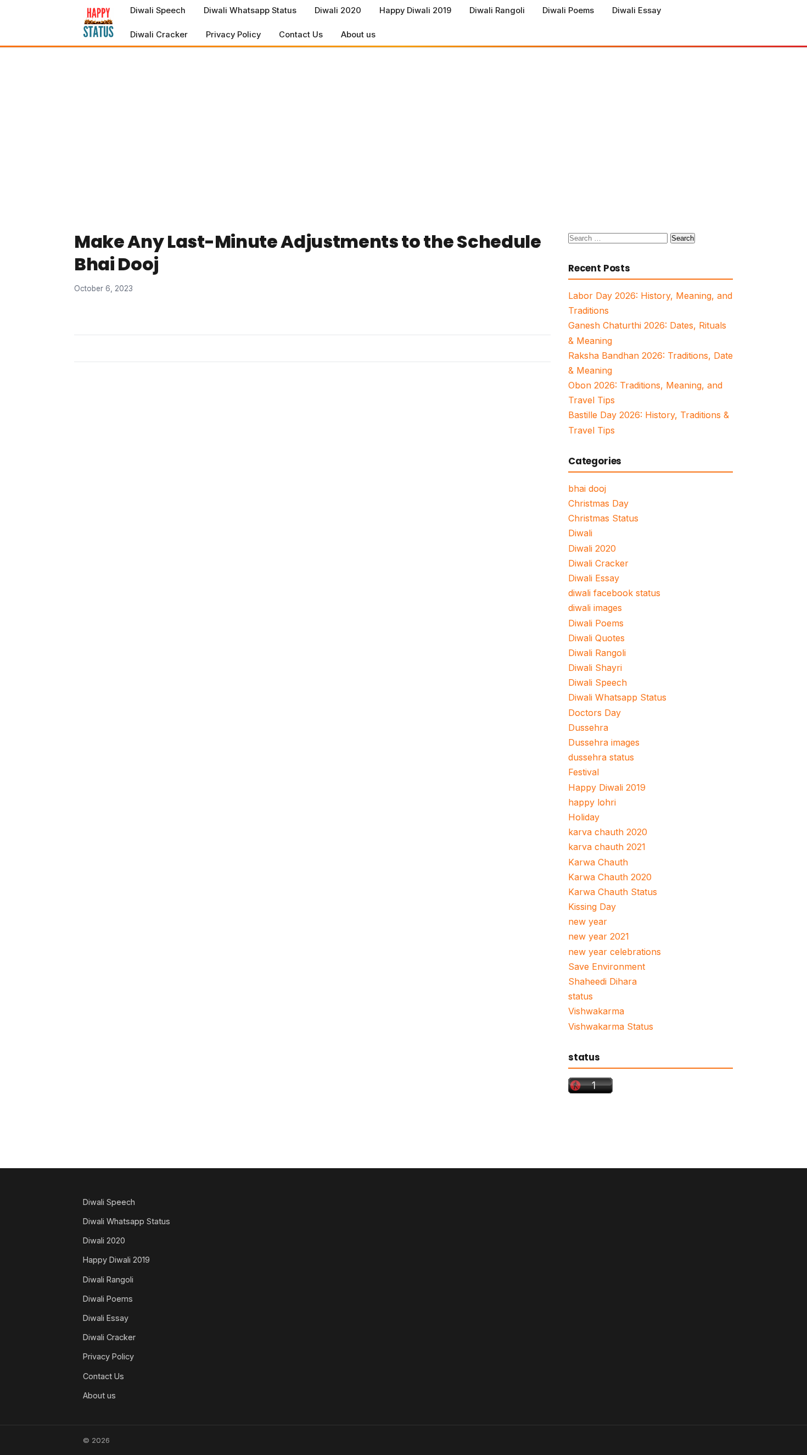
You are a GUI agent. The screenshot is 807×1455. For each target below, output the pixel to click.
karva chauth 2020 (607, 831)
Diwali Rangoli (497, 10)
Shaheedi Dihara (602, 981)
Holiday (583, 817)
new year (587, 921)
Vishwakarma (596, 1011)
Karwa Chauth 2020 (610, 876)
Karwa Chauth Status (612, 891)
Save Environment (606, 966)
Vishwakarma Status (610, 1026)
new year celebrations (614, 951)
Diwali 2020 (338, 10)
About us (358, 35)
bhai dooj (587, 488)
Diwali (580, 532)
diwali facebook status (614, 592)
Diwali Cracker (159, 35)
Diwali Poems (568, 10)
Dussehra (588, 727)
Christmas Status (603, 518)
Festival (583, 772)
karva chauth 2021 (607, 846)
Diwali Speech (158, 10)
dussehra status (601, 757)
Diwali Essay (636, 10)
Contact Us (301, 35)
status (580, 996)
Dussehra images (604, 742)
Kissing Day (592, 906)
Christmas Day (598, 503)
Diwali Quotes (596, 637)
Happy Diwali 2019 (415, 10)
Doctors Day (594, 712)
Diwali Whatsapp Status (250, 10)
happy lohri (592, 802)
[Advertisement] (403, 130)
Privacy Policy (233, 35)
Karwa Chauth (598, 862)
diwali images (595, 607)
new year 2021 (598, 936)
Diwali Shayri (595, 667)
